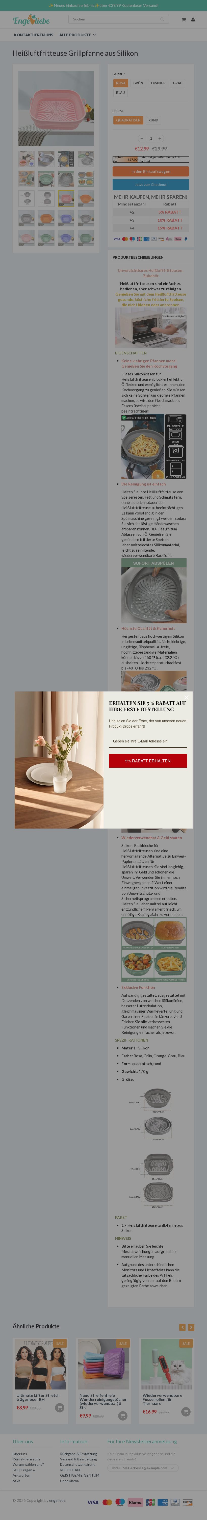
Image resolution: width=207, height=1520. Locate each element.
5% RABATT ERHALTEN (148, 761)
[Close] (186, 697)
